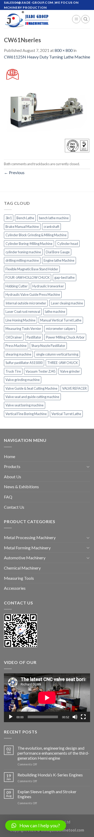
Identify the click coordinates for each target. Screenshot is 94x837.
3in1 (8, 218)
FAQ (8, 496)
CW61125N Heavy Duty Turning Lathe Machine (47, 56)
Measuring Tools (19, 578)
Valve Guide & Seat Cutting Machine (31, 388)
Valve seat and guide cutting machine (32, 397)
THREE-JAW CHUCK (62, 363)
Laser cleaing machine (67, 303)
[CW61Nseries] (47, 109)
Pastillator (34, 337)
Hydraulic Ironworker (48, 286)
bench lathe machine (54, 218)
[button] (35, 825)
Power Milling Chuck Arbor (65, 337)
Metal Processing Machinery (30, 537)
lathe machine (55, 311)
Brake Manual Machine (22, 226)
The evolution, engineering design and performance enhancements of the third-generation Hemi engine (53, 752)
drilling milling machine (22, 260)
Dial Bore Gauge (58, 252)
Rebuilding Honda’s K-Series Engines (50, 774)
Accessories (15, 588)
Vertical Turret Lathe (66, 414)
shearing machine (18, 354)
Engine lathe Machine (59, 260)
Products (12, 466)
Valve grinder (70, 371)
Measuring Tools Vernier (23, 328)
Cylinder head (67, 244)
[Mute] (75, 717)
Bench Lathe (25, 218)
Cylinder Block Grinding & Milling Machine (36, 235)
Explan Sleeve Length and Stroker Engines (47, 794)
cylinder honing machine (23, 252)
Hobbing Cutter (16, 286)
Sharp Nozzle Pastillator (48, 346)
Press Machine (16, 346)
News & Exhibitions (21, 486)
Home (9, 456)
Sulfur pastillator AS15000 (24, 363)
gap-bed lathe (64, 277)
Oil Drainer (13, 337)
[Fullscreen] (83, 717)
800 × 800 (64, 50)
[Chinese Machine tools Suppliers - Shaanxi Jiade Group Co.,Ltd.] (34, 19)
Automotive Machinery (24, 557)
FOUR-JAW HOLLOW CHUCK (27, 277)
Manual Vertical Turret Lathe (60, 320)
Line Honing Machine (20, 320)
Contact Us (14, 507)
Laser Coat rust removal (22, 311)
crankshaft (51, 226)
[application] (47, 697)
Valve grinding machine (22, 380)
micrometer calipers (60, 328)
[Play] (10, 717)
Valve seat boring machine (24, 405)
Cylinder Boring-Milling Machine (28, 244)
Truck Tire (13, 371)
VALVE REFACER (74, 388)
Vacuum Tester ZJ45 (40, 371)
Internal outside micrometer (25, 303)
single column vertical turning (57, 354)
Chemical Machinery (22, 567)
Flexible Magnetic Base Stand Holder (31, 269)
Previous (14, 172)
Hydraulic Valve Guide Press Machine (32, 294)
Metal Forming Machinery (27, 547)
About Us (12, 476)
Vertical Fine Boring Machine (26, 414)
